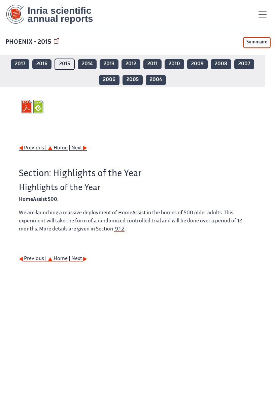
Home (60, 148)
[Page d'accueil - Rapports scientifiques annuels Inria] (54, 14)
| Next (76, 148)
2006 (109, 80)
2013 (109, 64)
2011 (152, 64)
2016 (41, 64)
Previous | (35, 148)
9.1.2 (119, 229)
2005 (133, 80)
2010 (174, 64)
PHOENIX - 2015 (29, 42)
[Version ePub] (39, 106)
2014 (87, 64)
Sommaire (256, 42)
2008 (221, 64)
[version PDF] (27, 106)
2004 (156, 80)
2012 (131, 64)
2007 (244, 64)
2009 (197, 64)
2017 (20, 64)
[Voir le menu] (262, 14)
